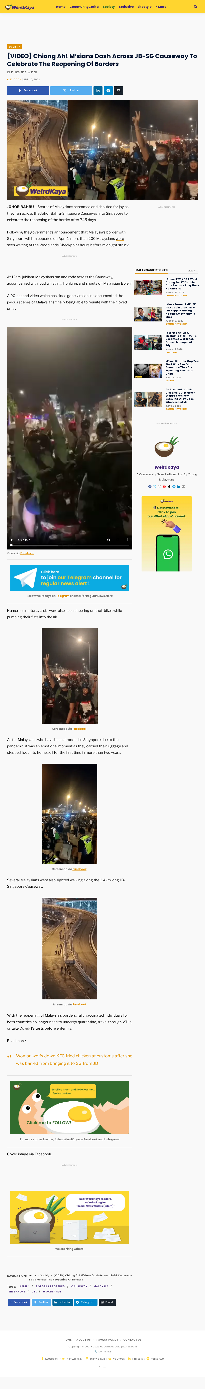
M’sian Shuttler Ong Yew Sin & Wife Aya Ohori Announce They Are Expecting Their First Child (182, 367)
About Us (83, 1340)
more (20, 1041)
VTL (34, 1291)
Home (32, 1275)
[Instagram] (159, 486)
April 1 (24, 1286)
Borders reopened (50, 1286)
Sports (170, 380)
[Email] (118, 90)
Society (14, 46)
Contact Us (132, 1340)
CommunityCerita (177, 295)
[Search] (195, 6)
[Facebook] (150, 486)
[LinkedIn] (97, 90)
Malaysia (101, 1286)
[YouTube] (164, 486)
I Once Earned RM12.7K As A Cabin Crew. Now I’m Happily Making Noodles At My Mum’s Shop (181, 310)
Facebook (27, 553)
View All (192, 270)
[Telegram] (108, 90)
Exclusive (171, 352)
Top (103, 1366)
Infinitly (107, 1351)
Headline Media (110, 1346)
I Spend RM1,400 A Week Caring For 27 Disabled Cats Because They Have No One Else (182, 284)
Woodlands (52, 1291)
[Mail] (183, 486)
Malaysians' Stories (152, 270)
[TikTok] (169, 486)
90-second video (24, 296)
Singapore (16, 1291)
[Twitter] (154, 486)
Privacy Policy (107, 1340)
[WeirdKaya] (20, 6)
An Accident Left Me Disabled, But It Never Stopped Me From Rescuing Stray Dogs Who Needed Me (180, 396)
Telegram (63, 596)
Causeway (79, 1286)
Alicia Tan (14, 79)
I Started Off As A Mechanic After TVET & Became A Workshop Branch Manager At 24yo (181, 339)
